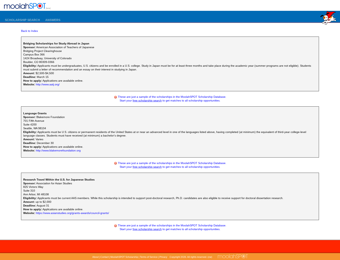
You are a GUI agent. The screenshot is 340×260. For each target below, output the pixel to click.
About (95, 257)
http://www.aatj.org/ (48, 84)
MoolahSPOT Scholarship (124, 257)
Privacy (163, 257)
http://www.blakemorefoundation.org (58, 150)
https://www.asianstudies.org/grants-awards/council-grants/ (72, 213)
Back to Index (29, 30)
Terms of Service (149, 257)
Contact (104, 257)
